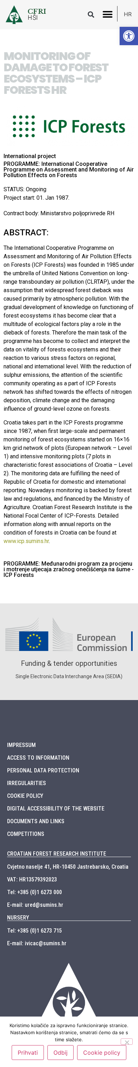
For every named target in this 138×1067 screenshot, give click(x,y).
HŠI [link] (33, 17)
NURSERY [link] (18, 917)
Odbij (60, 1052)
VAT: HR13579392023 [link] (32, 879)
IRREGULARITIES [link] (26, 783)
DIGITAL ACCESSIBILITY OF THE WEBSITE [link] (55, 808)
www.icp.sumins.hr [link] (26, 541)
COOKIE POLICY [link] (25, 795)
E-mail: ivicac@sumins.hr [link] (37, 943)
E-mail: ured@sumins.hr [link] (35, 905)
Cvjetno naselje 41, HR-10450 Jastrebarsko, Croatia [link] (67, 866)
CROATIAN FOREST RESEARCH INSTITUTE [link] (56, 853)
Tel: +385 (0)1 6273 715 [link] (34, 930)
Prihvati (28, 1052)
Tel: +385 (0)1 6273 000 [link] (34, 892)
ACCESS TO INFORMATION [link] (38, 757)
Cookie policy (101, 1052)
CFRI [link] (37, 11)
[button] (91, 14)
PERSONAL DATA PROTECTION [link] (43, 770)
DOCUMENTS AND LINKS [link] (35, 821)
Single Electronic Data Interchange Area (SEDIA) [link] (69, 676)
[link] (129, 36)
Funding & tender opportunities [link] (69, 663)
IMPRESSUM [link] (21, 745)
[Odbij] (127, 1041)
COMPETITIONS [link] (25, 834)
